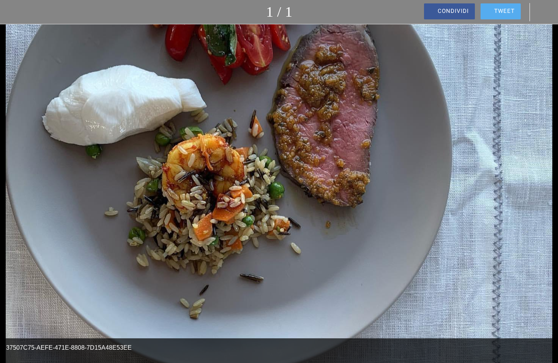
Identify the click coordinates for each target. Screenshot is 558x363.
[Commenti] (543, 12)
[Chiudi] (15, 12)
